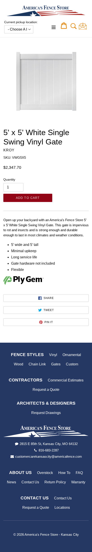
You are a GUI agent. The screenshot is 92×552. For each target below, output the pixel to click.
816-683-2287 (49, 450)
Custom (72, 364)
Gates (56, 364)
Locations (62, 507)
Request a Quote (46, 389)
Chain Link (37, 364)
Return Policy (55, 482)
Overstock (45, 473)
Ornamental (72, 355)
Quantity (9, 179)
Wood (18, 364)
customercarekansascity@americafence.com (48, 456)
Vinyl (53, 355)
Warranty (78, 482)
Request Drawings (46, 413)
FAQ (79, 473)
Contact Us (30, 482)
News (11, 482)
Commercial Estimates (66, 380)
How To (64, 473)
